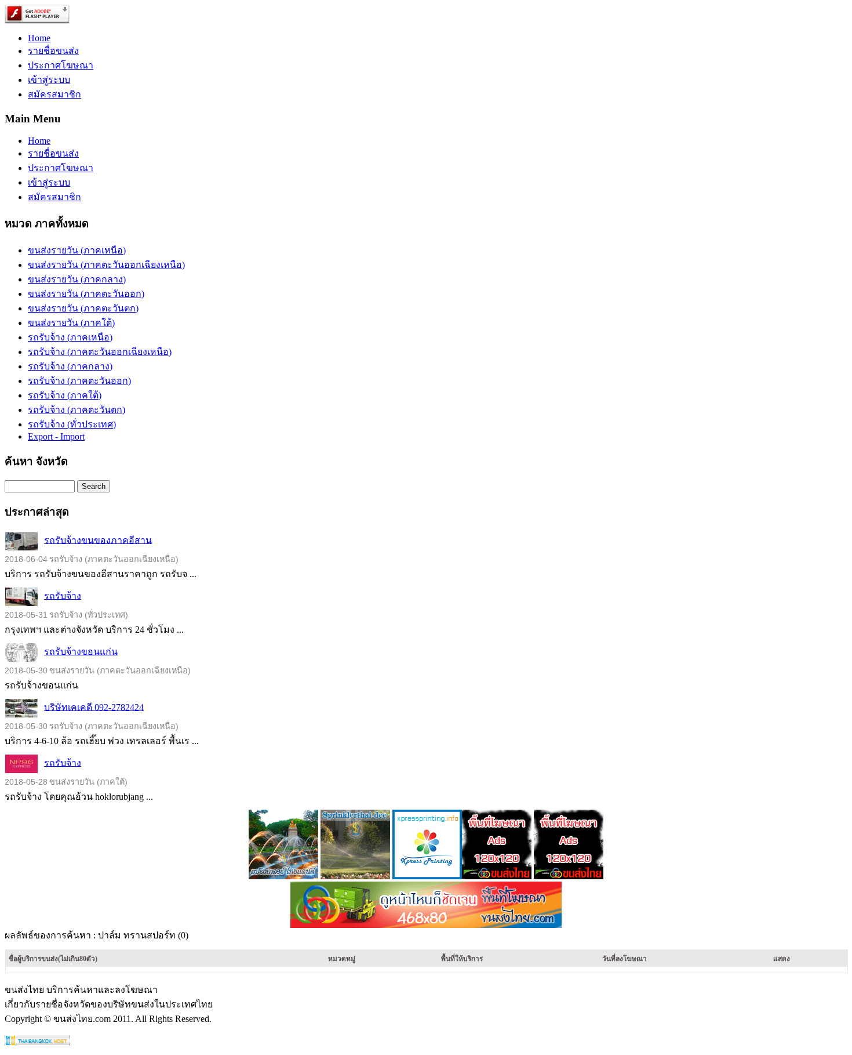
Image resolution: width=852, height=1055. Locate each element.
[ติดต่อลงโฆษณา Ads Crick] (496, 876)
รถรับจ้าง (62, 595)
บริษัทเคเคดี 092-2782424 (94, 707)
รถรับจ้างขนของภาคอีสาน (98, 540)
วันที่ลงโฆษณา (624, 959)
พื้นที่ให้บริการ (462, 959)
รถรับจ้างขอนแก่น (81, 651)
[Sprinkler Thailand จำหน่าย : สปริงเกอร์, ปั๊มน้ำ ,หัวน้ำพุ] (283, 876)
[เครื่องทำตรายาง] (427, 876)
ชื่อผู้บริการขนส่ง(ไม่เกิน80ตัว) (53, 959)
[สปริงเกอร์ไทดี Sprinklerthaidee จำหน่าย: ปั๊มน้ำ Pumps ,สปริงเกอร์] (355, 876)
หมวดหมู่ (341, 959)
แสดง (781, 959)
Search (93, 486)
